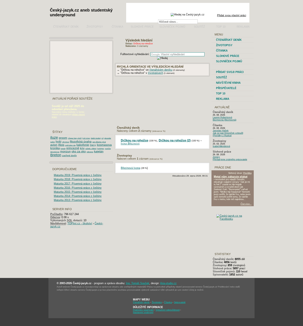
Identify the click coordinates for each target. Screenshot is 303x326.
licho (82, 148)
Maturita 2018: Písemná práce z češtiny (78, 179)
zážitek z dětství (90, 148)
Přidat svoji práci (230, 72)
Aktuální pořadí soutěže (72, 98)
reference (90, 152)
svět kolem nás (70, 145)
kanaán (63, 148)
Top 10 (220, 26)
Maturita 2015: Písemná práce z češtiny (78, 191)
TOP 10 (220, 93)
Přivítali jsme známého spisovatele (230, 159)
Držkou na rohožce (134, 140)
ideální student (96, 138)
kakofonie (82, 144)
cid (102, 138)
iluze (54, 137)
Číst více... (246, 204)
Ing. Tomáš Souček (137, 283)
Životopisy (95, 26)
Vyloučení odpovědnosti (168, 310)
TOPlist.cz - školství (79, 223)
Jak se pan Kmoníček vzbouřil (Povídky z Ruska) (228, 134)
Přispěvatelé (226, 88)
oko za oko (79, 151)
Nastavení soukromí (143, 312)
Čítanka (117, 26)
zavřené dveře (69, 155)
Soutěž (199, 26)
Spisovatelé (220, 274)
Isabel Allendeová (221, 146)
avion (53, 144)
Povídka (247, 173)
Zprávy (216, 157)
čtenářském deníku (160, 69)
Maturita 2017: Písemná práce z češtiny (78, 183)
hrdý (58, 141)
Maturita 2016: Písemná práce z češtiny (78, 187)
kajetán (98, 151)
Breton (55, 155)
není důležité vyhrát (99, 142)
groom (63, 137)
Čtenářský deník (66, 26)
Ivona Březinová (130, 143)
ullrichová (65, 142)
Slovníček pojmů (172, 26)
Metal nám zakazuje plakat (230, 176)
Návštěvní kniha (228, 82)
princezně (72, 148)
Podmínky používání (143, 310)
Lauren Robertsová (222, 117)
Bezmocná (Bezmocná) (224, 120)
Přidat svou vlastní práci (231, 15)
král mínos (86, 138)
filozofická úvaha (81, 141)
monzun (65, 151)
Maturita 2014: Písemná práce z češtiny (78, 196)
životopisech (155, 72)
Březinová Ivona (130, 167)
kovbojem (100, 148)
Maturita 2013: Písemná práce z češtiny (78, 200)
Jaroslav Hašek (221, 130)
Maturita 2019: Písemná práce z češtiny (78, 175)
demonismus (54, 152)
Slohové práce (142, 26)
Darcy (93, 145)
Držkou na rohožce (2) (175, 140)
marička (108, 148)
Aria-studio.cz (168, 283)
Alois (61, 144)
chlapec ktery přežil (75, 138)
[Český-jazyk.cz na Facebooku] (236, 218)
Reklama (243, 26)
